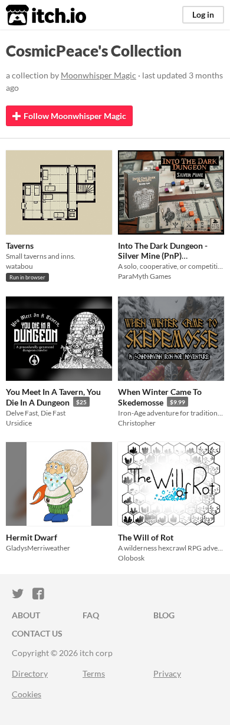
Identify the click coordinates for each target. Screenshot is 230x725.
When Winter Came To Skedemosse (160, 397)
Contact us (37, 633)
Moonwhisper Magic (98, 75)
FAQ (91, 615)
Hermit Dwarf (31, 537)
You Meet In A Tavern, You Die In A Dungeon (53, 397)
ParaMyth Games (144, 276)
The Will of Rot (145, 537)
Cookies (26, 694)
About (26, 615)
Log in (203, 14)
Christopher (137, 422)
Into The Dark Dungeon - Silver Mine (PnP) (163, 250)
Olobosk (131, 557)
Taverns (20, 245)
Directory (30, 673)
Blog (164, 615)
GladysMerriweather (38, 547)
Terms (94, 673)
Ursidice (19, 422)
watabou (19, 266)
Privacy (167, 673)
